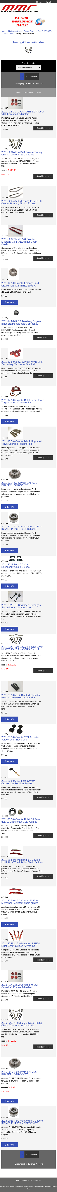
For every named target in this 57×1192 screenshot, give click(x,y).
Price (39, 92)
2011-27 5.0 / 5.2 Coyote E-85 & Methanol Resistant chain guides (19, 901)
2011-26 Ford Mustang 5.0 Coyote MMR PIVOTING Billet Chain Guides (22, 861)
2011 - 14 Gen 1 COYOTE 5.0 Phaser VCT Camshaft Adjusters (22, 113)
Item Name (28, 92)
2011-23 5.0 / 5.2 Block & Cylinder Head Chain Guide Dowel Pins (20, 696)
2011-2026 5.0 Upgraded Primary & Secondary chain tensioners (21, 606)
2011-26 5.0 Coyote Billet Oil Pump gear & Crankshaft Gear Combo (21, 820)
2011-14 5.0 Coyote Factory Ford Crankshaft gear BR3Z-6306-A (20, 284)
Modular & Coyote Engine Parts (21, 31)
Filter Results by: (29, 63)
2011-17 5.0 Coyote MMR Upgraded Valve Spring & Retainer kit (21, 442)
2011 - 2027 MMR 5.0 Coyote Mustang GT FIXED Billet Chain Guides (19, 242)
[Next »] (34, 76)
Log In (49, 2)
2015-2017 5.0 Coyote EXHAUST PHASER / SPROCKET (20, 1073)
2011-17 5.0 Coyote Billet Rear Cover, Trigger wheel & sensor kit (22, 401)
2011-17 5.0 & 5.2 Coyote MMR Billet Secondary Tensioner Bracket (22, 363)
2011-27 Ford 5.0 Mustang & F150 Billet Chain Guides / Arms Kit (20, 944)
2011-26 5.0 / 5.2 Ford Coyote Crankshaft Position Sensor (18, 782)
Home (39, 2)
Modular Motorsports (37, 1186)
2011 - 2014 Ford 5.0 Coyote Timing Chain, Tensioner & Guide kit (21, 153)
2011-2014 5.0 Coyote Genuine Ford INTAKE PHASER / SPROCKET (21, 527)
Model (18, 92)
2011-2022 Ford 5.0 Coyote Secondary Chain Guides (16, 565)
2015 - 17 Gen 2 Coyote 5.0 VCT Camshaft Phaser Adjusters (19, 986)
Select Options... (43, 128)
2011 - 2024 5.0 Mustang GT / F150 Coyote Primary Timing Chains (21, 202)
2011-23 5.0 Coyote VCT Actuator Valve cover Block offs (20, 738)
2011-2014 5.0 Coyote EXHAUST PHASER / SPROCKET (20, 484)
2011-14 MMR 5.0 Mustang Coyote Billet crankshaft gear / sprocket (21, 322)
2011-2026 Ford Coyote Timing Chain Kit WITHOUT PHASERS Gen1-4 (22, 648)
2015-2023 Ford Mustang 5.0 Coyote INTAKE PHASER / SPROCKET (22, 1122)
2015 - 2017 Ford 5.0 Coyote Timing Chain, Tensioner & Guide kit (21, 1024)
